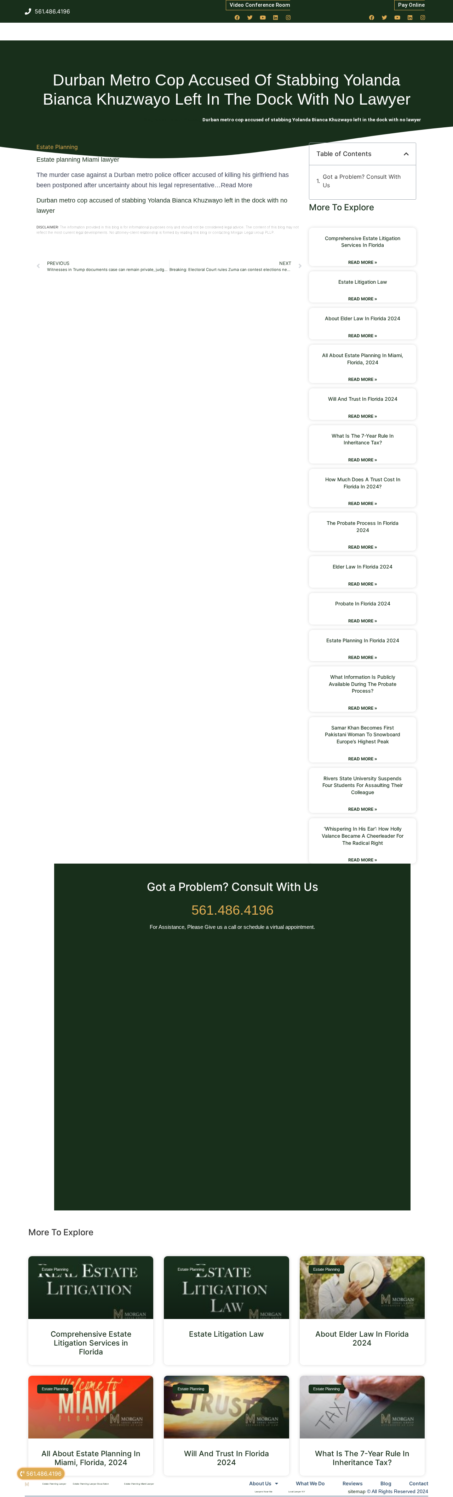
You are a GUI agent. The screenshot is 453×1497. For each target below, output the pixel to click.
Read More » (362, 262)
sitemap (357, 1491)
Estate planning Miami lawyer (77, 159)
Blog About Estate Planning (172, 119)
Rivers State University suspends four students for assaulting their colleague (362, 785)
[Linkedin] (275, 17)
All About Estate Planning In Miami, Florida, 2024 (91, 1458)
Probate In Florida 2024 (362, 603)
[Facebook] (237, 17)
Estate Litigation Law (362, 282)
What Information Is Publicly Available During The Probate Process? (362, 684)
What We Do (310, 1483)
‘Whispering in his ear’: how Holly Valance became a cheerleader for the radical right (362, 835)
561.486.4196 (232, 910)
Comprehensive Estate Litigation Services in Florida (91, 1343)
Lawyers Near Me (264, 1491)
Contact (418, 1483)
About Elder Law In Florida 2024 (362, 318)
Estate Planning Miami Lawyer (139, 1483)
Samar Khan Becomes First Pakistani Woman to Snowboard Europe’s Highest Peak (362, 734)
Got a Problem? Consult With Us (362, 181)
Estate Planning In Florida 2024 (362, 640)
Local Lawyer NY (296, 1491)
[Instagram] (288, 17)
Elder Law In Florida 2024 (362, 567)
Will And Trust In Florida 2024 (362, 399)
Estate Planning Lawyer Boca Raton (91, 1483)
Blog (385, 1483)
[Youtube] (263, 17)
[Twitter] (250, 17)
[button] (406, 154)
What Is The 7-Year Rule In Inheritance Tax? (362, 1458)
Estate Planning (57, 146)
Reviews (353, 1483)
